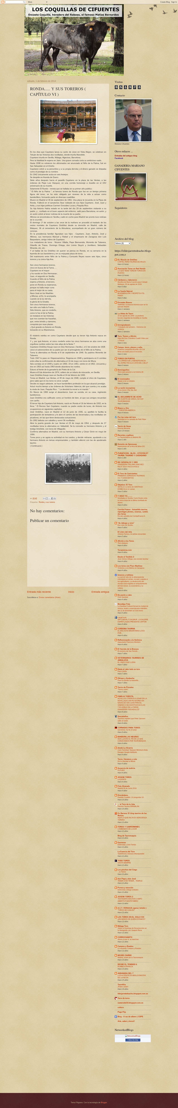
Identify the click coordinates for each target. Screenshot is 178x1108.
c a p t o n (122, 617)
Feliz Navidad (123, 597)
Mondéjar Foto (124, 604)
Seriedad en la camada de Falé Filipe (132, 419)
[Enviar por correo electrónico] (44, 498)
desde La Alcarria (125, 748)
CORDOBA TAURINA (126, 629)
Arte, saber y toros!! (126, 1021)
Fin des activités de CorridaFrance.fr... (132, 516)
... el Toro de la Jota (126, 804)
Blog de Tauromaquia (127, 836)
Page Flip (122, 1012)
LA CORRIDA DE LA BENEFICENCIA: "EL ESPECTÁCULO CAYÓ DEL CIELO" (133, 362)
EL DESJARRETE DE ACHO (129, 397)
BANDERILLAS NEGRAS (128, 737)
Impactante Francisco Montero (129, 642)
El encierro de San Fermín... (128, 651)
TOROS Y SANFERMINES (129, 827)
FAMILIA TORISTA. (126, 696)
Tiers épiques (123, 543)
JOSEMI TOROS (125, 777)
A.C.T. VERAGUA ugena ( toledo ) (132, 908)
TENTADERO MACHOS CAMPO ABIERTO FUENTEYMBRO (130, 900)
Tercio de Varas (124, 426)
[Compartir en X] (49, 498)
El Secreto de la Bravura (128, 649)
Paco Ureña (122, 671)
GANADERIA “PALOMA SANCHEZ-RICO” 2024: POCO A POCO (131, 465)
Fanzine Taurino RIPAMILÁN (128, 806)
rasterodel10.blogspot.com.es (130, 1003)
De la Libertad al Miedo (126, 761)
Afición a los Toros (126, 541)
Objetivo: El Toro (125, 485)
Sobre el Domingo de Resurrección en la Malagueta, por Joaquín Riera (132, 929)
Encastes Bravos (125, 302)
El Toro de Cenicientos (127, 474)
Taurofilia (122, 985)
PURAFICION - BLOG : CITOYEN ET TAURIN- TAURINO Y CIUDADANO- (133, 454)
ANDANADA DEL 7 (125, 973)
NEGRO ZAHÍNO (125, 955)
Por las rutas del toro (127, 417)
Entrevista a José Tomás (127, 845)
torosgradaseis (124, 325)
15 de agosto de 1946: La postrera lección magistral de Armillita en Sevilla (132, 317)
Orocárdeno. (123, 795)
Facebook (119, 158)
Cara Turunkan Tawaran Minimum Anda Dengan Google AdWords (133, 751)
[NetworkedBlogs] (132, 1036)
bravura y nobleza (125, 575)
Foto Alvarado (124, 786)
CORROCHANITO (125, 937)
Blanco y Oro (123, 408)
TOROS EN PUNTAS (126, 359)
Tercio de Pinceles (126, 687)
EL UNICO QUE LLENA (126, 662)
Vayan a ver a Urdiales (126, 381)
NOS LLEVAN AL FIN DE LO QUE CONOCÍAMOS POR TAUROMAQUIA (132, 740)
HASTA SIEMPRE (124, 863)
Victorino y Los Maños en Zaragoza (131, 568)
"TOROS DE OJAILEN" (126, 910)
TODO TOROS (124, 861)
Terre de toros (124, 998)
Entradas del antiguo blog (126, 156)
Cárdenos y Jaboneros (127, 280)
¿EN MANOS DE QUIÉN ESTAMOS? (131, 919)
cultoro (121, 1007)
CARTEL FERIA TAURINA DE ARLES (132, 262)
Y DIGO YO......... (125, 496)
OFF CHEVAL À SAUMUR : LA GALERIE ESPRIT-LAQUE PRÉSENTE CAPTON (133, 621)
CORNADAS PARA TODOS (129, 728)
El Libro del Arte (125, 532)
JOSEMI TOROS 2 (125, 897)
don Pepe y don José (127, 879)
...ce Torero (122, 872)
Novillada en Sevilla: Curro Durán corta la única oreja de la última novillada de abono (132, 500)
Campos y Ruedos (125, 946)
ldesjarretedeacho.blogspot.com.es (133, 994)
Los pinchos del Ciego (127, 870)
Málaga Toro (123, 926)
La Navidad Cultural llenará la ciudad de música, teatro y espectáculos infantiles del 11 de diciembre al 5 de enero (133, 608)
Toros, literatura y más (127, 759)
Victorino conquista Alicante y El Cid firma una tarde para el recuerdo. (131, 350)
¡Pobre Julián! (123, 987)
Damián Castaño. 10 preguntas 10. (131, 797)
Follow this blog (133, 1040)
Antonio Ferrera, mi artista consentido (132, 534)
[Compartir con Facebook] (52, 498)
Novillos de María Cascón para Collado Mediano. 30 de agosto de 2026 (132, 283)
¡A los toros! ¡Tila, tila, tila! (127, 390)
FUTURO (121, 770)
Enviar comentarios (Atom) (49, 597)
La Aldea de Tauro (125, 314)
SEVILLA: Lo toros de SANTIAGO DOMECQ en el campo (130, 488)
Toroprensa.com (125, 550)
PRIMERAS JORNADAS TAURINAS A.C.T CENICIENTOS (131, 477)
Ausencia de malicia (126, 768)
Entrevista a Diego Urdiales (128, 890)
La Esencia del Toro (126, 852)
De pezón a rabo (125, 595)
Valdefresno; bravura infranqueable (131, 854)
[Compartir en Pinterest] (54, 498)
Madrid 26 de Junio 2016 (127, 788)
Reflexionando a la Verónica (130, 640)
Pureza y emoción (125, 888)
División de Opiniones (127, 444)
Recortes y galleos (126, 435)
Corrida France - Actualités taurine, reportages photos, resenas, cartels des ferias (133, 511)
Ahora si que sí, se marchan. (128, 939)
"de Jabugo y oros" (126, 523)
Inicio (71, 591)
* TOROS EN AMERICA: (127, 410)
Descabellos (123, 716)
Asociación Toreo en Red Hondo (131, 269)
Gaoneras (122, 843)
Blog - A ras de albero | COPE (130, 1017)
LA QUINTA (122, 779)
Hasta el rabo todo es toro (129, 669)
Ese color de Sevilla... (126, 525)
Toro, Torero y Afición (127, 336)
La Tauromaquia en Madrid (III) (129, 437)
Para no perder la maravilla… (129, 680)
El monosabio (124, 379)
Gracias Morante (124, 428)
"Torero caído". (123, 689)
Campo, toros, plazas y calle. (130, 347)
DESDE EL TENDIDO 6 (127, 964)
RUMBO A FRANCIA (125, 967)
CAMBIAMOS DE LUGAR (127, 829)
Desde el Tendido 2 (126, 557)
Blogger (104, 1102)
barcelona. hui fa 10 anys (127, 730)
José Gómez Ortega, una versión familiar (133, 559)
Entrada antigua (100, 591)
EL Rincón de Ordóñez (127, 260)
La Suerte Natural (125, 291)
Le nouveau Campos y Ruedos (129, 948)
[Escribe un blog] (46, 498)
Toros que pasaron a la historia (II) (130, 372)
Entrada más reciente (39, 591)
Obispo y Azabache (126, 678)
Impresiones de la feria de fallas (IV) (131, 446)
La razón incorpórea (126, 388)
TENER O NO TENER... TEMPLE (130, 881)
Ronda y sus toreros (47, 502)
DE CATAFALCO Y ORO (128, 462)
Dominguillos (123, 370)
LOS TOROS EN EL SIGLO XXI (131, 917)
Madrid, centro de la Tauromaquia (130, 957)
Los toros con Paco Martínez (130, 566)
